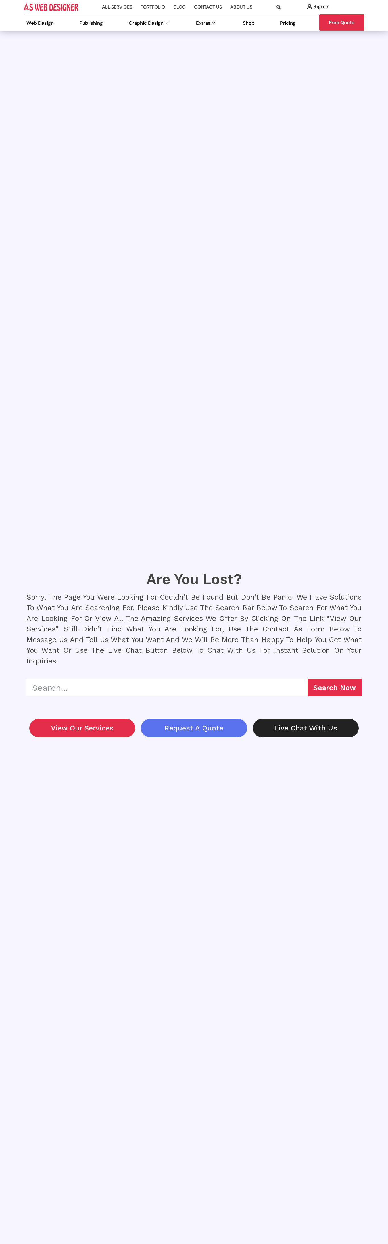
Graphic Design (146, 23)
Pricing (288, 23)
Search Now (334, 688)
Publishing (91, 23)
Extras (203, 23)
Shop (249, 23)
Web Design (40, 23)
